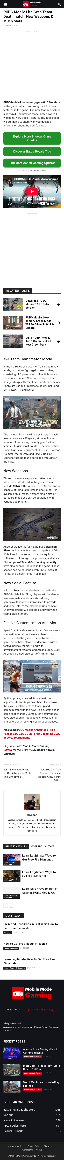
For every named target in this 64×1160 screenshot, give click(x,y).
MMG (7, 749)
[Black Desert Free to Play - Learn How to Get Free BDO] (11, 1070)
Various (7, 933)
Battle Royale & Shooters (10, 863)
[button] (5, 4)
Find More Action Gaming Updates (32, 163)
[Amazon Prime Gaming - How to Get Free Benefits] (11, 1053)
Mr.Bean (32, 815)
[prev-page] (5, 905)
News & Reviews (11, 948)
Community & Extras (32, 1056)
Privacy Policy (40, 1026)
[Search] (59, 4)
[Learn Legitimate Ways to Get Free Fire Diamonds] (11, 860)
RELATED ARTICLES (16, 846)
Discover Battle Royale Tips (32, 151)
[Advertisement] (32, 64)
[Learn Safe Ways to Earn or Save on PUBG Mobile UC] (11, 893)
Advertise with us (11, 1026)
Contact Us (27, 1149)
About (8, 1030)
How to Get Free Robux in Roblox (25, 943)
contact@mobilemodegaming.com (38, 1009)
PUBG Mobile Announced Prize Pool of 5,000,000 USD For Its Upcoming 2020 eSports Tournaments (31, 733)
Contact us (54, 1026)
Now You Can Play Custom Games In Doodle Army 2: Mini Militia (49, 775)
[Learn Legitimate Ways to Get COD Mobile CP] (11, 876)
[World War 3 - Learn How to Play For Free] (11, 1087)
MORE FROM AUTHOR (43, 846)
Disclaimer (27, 1026)
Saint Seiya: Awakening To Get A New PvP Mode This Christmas (17, 773)
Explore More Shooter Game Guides (32, 138)
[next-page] (11, 905)
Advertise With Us (16, 1146)
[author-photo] (32, 810)
